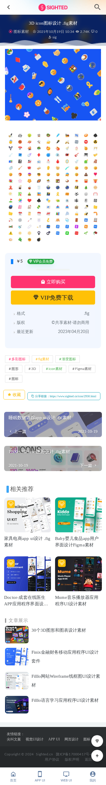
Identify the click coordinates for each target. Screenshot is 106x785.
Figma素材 (83, 369)
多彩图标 (18, 359)
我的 (93, 780)
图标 (15, 378)
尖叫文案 (14, 739)
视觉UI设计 (35, 739)
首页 (13, 780)
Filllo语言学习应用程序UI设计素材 (65, 700)
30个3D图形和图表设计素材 (59, 630)
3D (33, 369)
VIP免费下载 (56, 297)
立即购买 (55, 281)
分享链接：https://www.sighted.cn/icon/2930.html (65, 396)
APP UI (54, 739)
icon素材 (55, 369)
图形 (15, 369)
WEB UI (66, 780)
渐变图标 (69, 359)
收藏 (16, 395)
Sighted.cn (44, 754)
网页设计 (71, 739)
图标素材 (21, 31)
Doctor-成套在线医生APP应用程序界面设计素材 (26, 604)
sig (54, 37)
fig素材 (43, 359)
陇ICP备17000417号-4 (74, 754)
